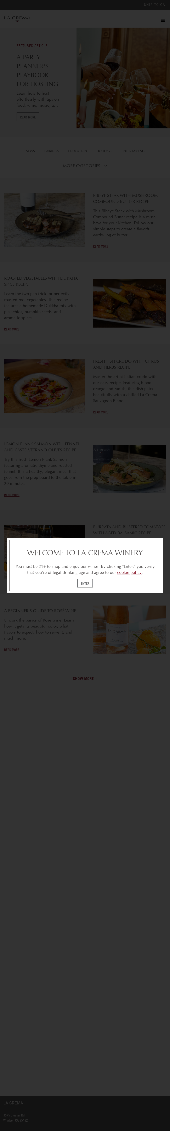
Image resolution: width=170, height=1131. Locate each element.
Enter (85, 583)
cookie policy (129, 572)
